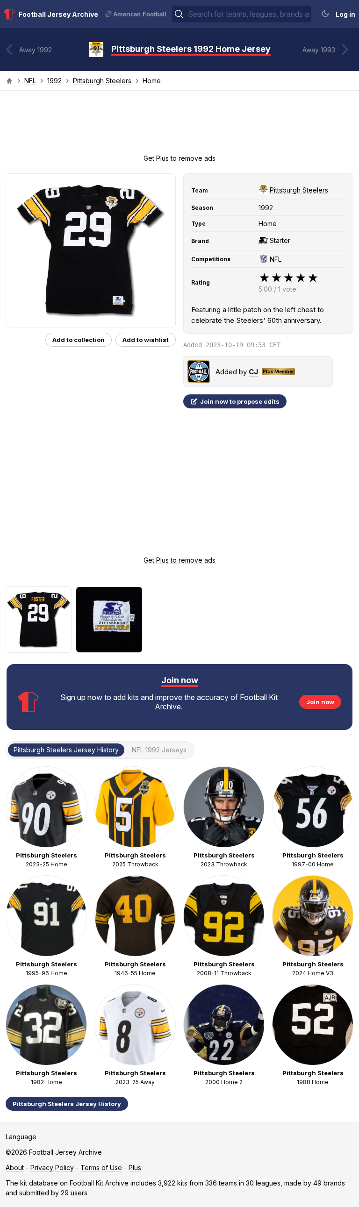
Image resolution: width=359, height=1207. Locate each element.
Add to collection (78, 339)
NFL (30, 81)
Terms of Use (101, 1167)
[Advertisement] (179, 125)
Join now (320, 702)
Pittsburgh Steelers (102, 81)
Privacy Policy (52, 1167)
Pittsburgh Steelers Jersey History (67, 1103)
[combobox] (248, 14)
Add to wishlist (145, 339)
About (15, 1167)
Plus (135, 1167)
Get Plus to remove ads (179, 158)
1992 (54, 81)
